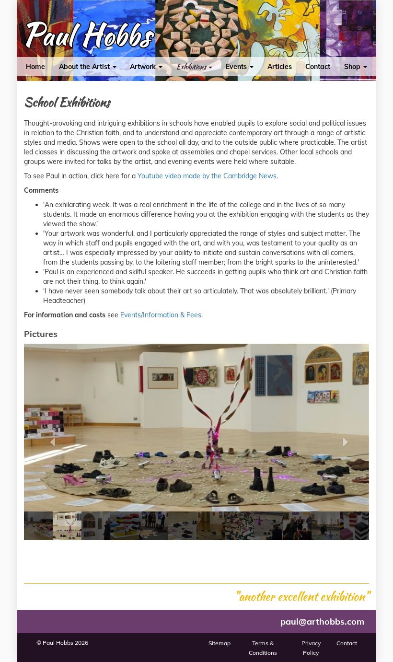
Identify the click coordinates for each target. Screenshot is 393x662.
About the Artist (85, 66)
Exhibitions (192, 66)
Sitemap (219, 643)
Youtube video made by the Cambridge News (207, 176)
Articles (279, 66)
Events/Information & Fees (160, 315)
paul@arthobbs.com (322, 621)
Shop (353, 66)
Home (35, 66)
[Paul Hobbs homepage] (86, 37)
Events (237, 66)
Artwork (144, 66)
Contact (317, 66)
